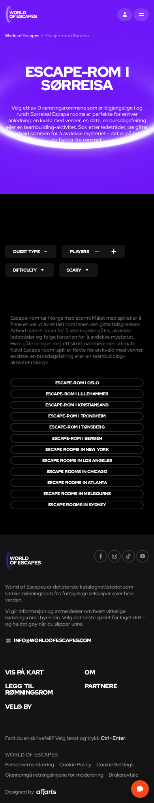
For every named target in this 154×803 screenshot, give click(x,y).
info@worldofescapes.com (52, 640)
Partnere (101, 686)
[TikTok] (128, 556)
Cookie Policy (75, 764)
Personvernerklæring (29, 764)
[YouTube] (142, 556)
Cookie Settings (114, 764)
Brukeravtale (123, 774)
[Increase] (114, 251)
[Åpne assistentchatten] (140, 789)
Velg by (18, 707)
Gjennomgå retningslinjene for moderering (54, 774)
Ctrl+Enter (113, 738)
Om (90, 672)
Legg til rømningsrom (29, 689)
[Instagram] (114, 556)
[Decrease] (97, 251)
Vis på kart (24, 672)
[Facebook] (100, 556)
